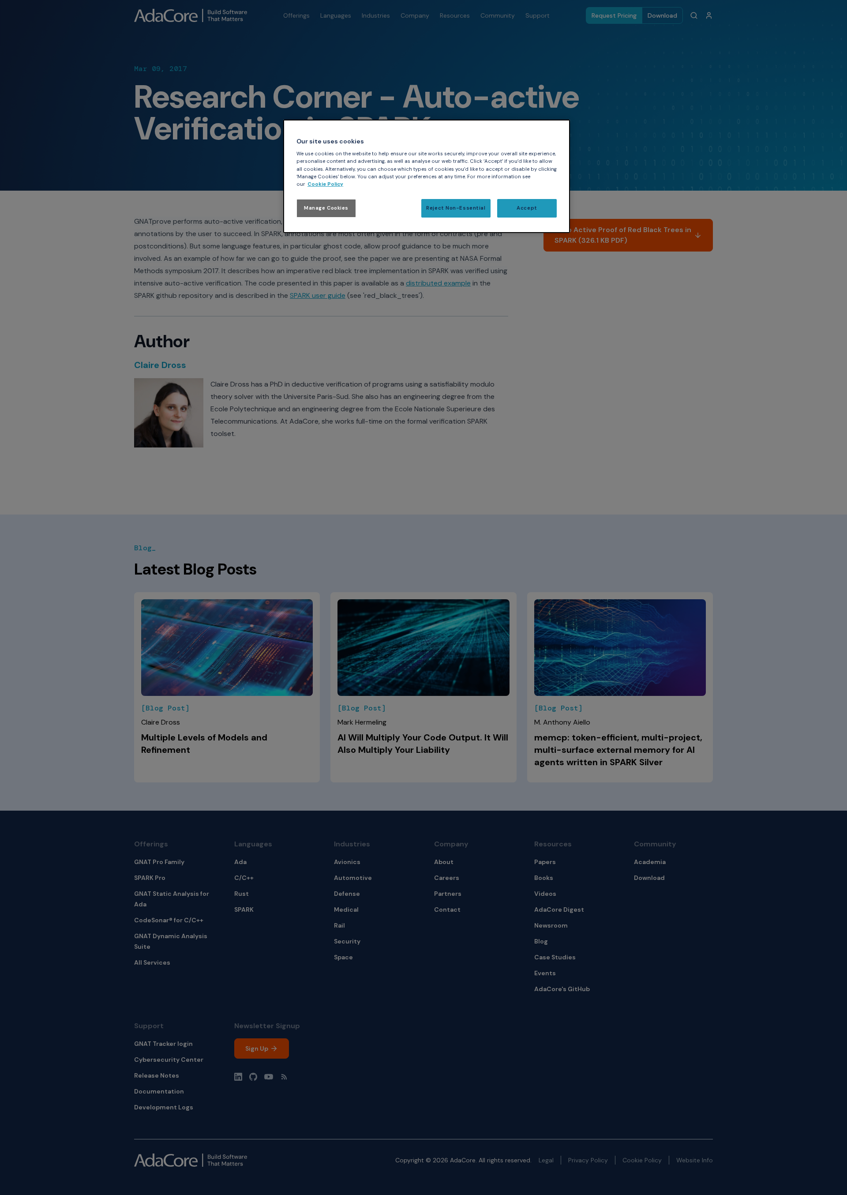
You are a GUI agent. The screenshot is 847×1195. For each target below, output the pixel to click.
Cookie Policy (325, 184)
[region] (426, 176)
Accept (527, 208)
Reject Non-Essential (455, 208)
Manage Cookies (326, 208)
